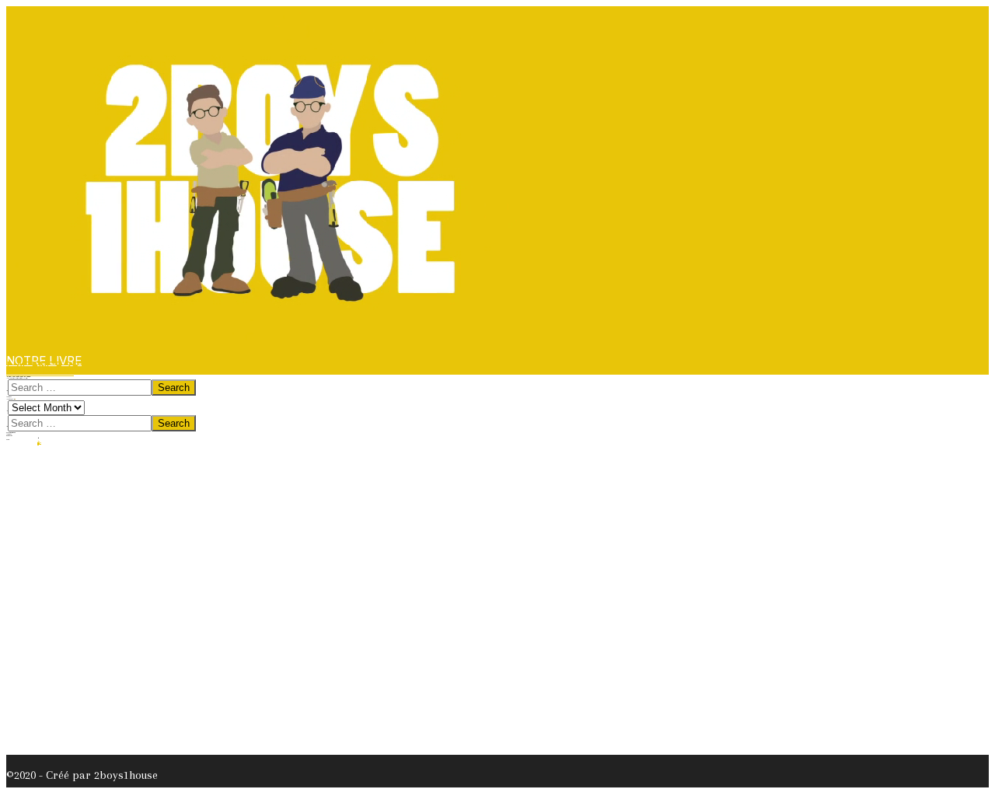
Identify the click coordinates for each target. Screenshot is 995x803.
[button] (40, 370)
